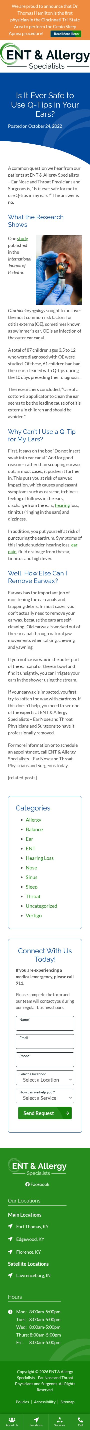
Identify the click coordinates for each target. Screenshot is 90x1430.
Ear (29, 839)
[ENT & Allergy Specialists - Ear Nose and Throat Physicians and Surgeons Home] (45, 55)
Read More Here (66, 34)
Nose (31, 867)
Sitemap (67, 1401)
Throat (33, 896)
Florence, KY (28, 1252)
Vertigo (34, 915)
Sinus (32, 877)
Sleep (32, 887)
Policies (22, 1401)
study (22, 238)
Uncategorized (41, 906)
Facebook (39, 1184)
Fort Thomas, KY (32, 1226)
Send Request (39, 1113)
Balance (34, 829)
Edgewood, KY (30, 1239)
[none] (12, 1422)
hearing (62, 505)
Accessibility (45, 1401)
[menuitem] (12, 1422)
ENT (31, 848)
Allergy (33, 820)
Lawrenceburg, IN (33, 1275)
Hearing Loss (40, 858)
